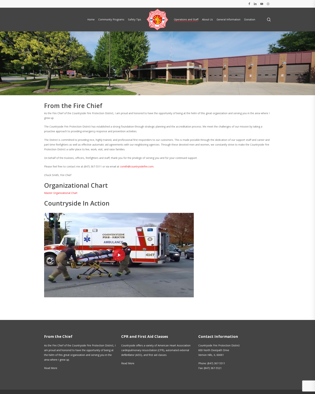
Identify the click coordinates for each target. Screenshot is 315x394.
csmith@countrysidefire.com (136, 166)
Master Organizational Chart (60, 193)
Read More (50, 368)
